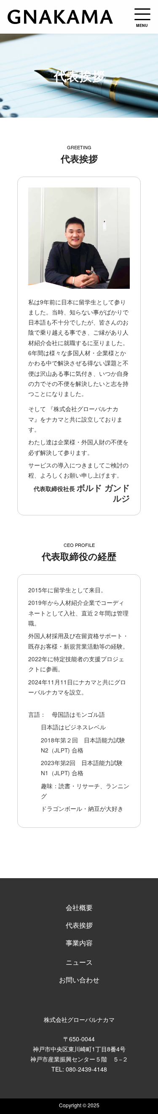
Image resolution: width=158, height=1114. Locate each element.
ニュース (79, 962)
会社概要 (79, 907)
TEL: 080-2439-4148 (79, 1069)
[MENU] (142, 14)
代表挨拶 (79, 925)
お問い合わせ (79, 980)
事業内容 (79, 943)
